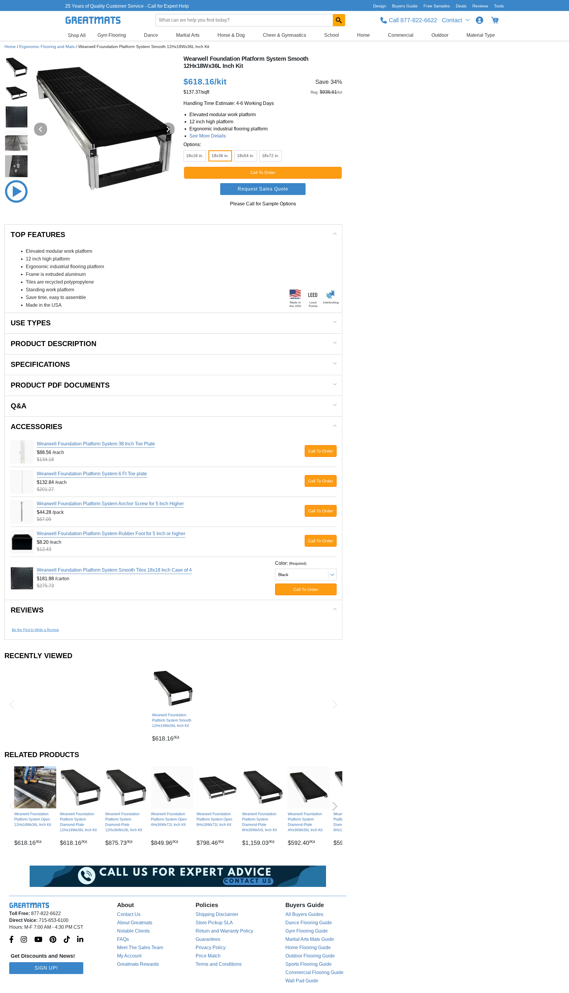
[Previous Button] (11, 704)
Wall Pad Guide (301, 980)
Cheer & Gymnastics (284, 35)
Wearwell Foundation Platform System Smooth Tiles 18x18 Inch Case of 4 (114, 570)
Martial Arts (187, 35)
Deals (461, 6)
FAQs (123, 939)
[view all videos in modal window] (16, 191)
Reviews (480, 6)
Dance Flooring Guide (308, 922)
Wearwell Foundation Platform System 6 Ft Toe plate (92, 473)
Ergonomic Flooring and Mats (47, 46)
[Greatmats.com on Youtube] (38, 940)
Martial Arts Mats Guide (309, 939)
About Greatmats (134, 922)
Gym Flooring (112, 35)
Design (379, 6)
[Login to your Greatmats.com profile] (479, 20)
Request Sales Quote (263, 188)
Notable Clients (133, 930)
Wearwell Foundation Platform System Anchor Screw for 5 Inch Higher (110, 503)
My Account (129, 955)
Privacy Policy (211, 947)
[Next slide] (168, 129)
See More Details (207, 135)
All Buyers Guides (304, 914)
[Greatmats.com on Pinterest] (52, 940)
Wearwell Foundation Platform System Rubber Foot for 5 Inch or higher (111, 533)
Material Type (480, 35)
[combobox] (251, 20)
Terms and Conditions (219, 964)
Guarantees (208, 939)
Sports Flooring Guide (308, 964)
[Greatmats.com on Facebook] (11, 940)
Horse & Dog (231, 35)
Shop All (77, 35)
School (331, 35)
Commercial (400, 35)
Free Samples (436, 6)
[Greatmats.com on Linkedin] (80, 940)
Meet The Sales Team (140, 947)
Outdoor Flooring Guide (310, 955)
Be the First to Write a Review (35, 630)
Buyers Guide (405, 6)
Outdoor (439, 35)
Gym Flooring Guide (306, 930)
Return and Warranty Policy (224, 930)
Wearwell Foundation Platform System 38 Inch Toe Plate (96, 443)
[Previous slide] (40, 129)
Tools (499, 6)
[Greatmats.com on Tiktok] (67, 940)
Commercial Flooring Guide (314, 972)
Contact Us (128, 914)
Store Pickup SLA (214, 922)
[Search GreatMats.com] (339, 20)
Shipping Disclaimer (217, 914)
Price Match (208, 955)
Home (363, 35)
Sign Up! (46, 967)
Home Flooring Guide (308, 947)
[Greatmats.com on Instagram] (24, 940)
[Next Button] (334, 704)
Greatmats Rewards (138, 964)
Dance (151, 35)
